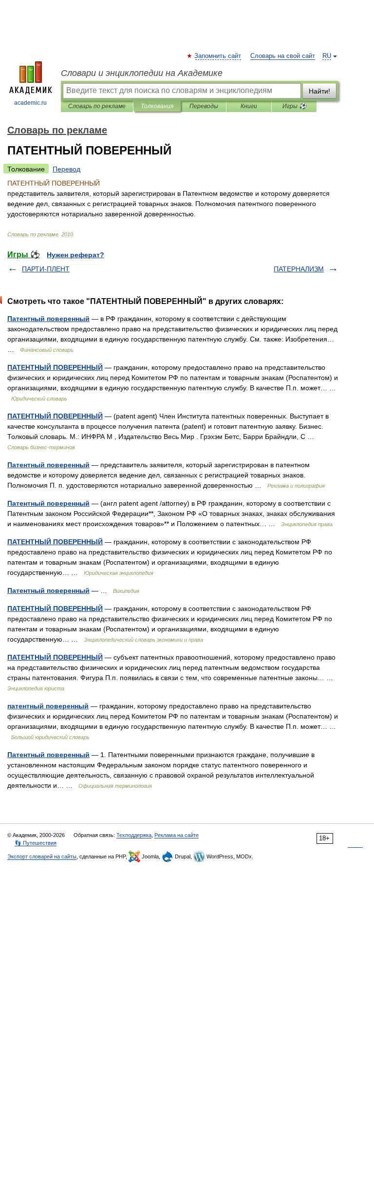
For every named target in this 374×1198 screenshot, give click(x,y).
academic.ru (30, 102)
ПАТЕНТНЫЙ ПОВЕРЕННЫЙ (55, 367)
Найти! (319, 91)
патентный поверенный (48, 706)
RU (326, 56)
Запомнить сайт (218, 56)
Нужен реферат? (75, 255)
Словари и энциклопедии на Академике (142, 73)
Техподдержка (133, 835)
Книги (249, 106)
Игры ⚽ (294, 106)
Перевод (66, 169)
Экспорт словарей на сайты (41, 856)
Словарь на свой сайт (282, 56)
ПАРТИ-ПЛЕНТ (46, 269)
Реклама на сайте (176, 835)
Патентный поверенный (48, 319)
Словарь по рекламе (97, 106)
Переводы (203, 106)
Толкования (157, 106)
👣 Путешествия (35, 843)
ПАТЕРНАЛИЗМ (299, 269)
